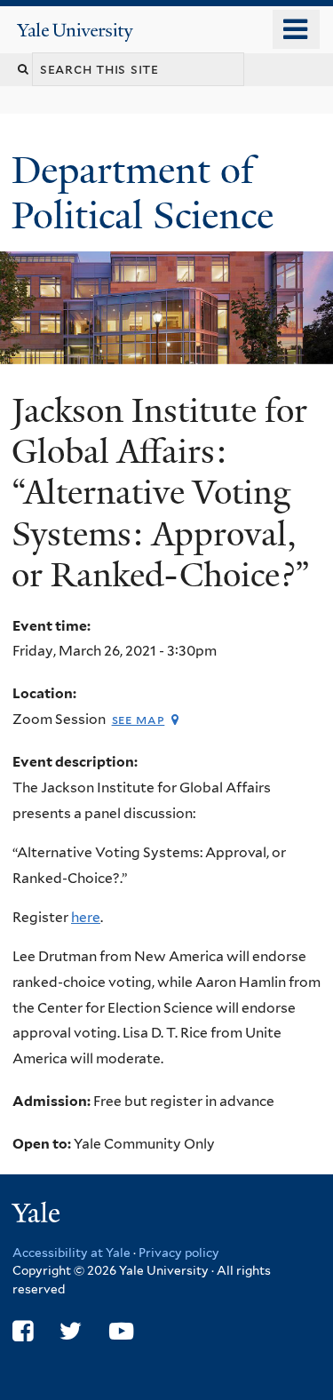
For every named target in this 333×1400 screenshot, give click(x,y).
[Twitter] (70, 1331)
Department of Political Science (147, 192)
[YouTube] (121, 1331)
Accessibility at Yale (71, 1252)
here (85, 917)
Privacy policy (179, 1252)
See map (138, 719)
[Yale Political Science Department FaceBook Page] (22, 1331)
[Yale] (38, 1215)
